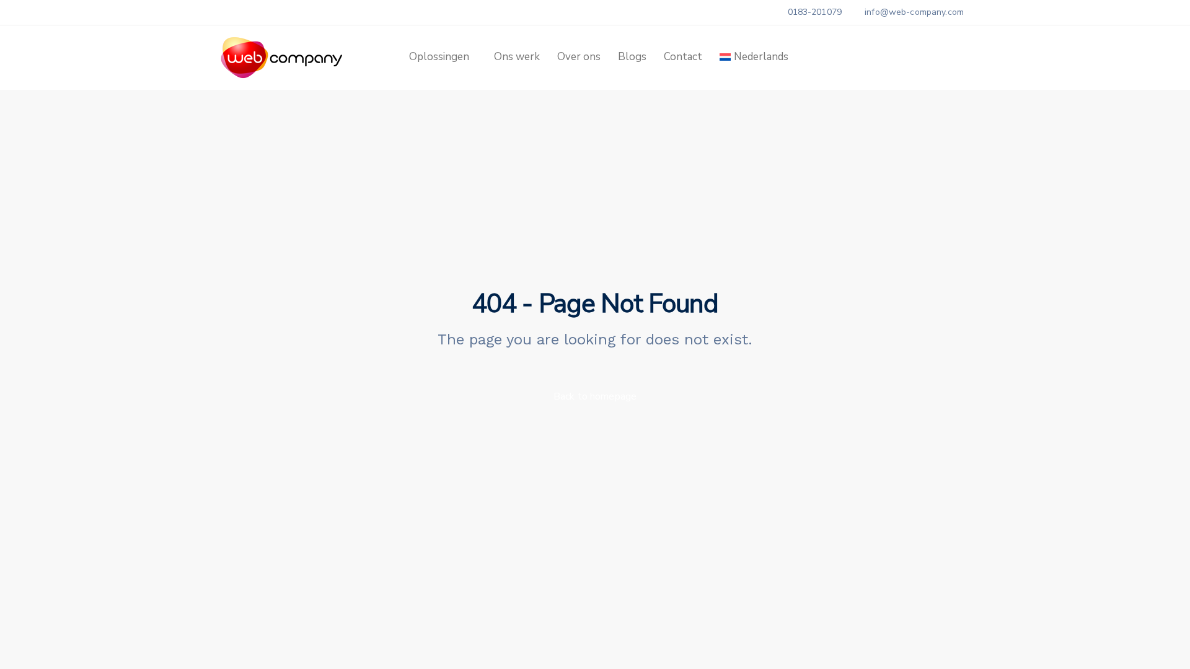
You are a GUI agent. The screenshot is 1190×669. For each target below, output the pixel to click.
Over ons (579, 57)
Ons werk (517, 57)
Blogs (632, 57)
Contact (683, 57)
